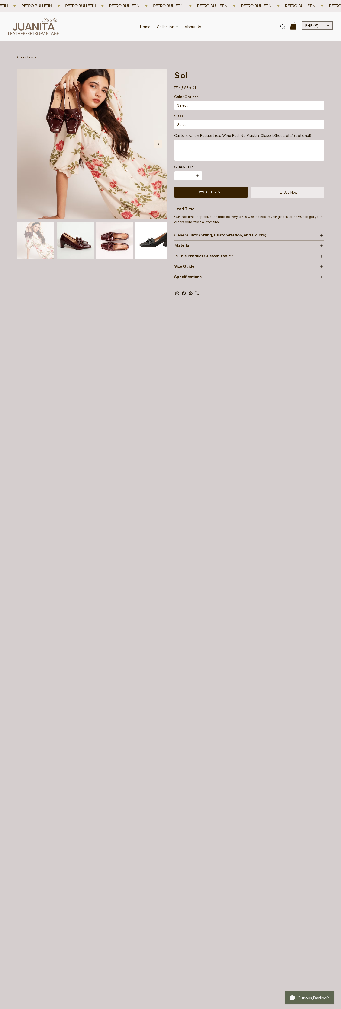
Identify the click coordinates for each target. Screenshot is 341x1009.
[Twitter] (197, 293)
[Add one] (197, 175)
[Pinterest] (190, 293)
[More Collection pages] (177, 26)
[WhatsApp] (177, 293)
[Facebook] (184, 293)
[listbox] (317, 25)
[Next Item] (158, 144)
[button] (293, 26)
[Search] (283, 27)
